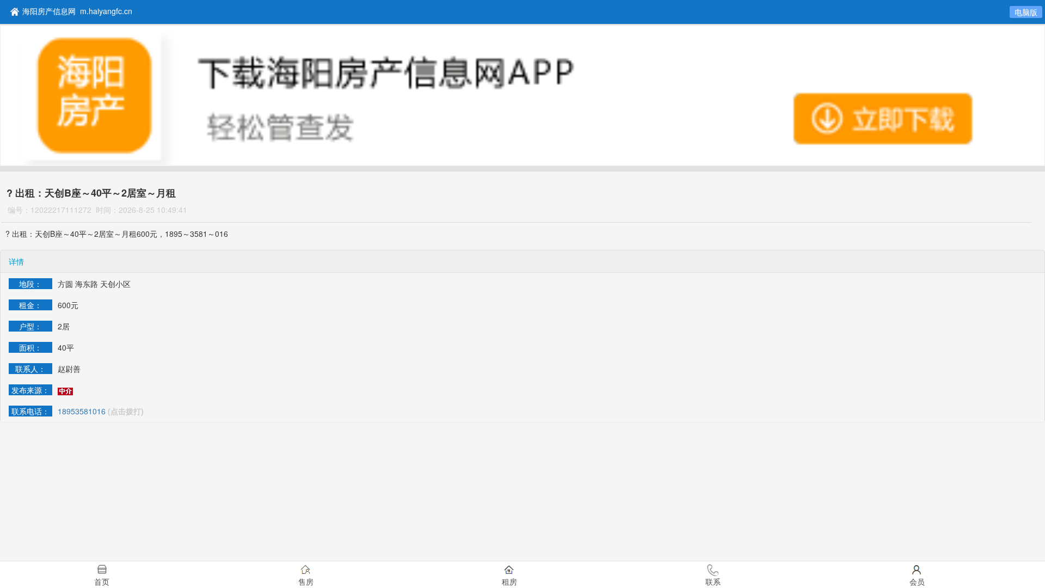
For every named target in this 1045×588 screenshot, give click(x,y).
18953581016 (82, 411)
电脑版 (1026, 12)
